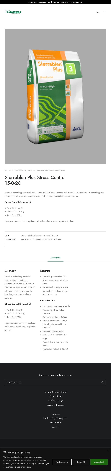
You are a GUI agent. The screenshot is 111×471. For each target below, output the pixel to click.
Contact (56, 413)
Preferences (62, 462)
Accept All (99, 462)
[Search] (96, 12)
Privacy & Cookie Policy (55, 391)
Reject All (81, 462)
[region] (55, 459)
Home (7, 170)
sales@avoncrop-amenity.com (71, 2)
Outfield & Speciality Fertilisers (23, 170)
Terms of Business (55, 404)
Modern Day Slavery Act (55, 418)
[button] (105, 12)
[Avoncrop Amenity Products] (13, 12)
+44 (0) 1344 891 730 (42, 2)
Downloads (55, 422)
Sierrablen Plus (27, 239)
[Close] (108, 450)
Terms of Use (55, 396)
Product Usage (55, 400)
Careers (55, 426)
